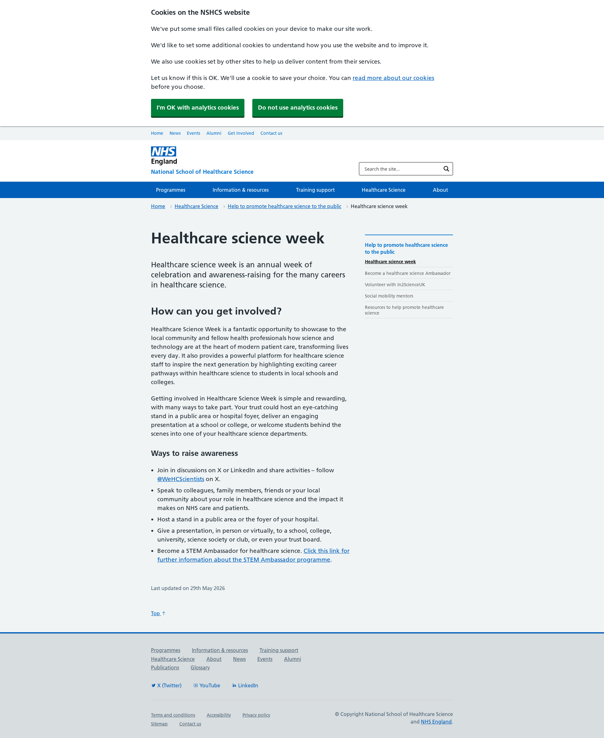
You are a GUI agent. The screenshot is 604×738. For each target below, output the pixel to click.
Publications (165, 667)
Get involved (241, 133)
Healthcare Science (383, 190)
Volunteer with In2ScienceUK (395, 284)
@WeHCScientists (180, 479)
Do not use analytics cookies (298, 107)
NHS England (436, 721)
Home (157, 133)
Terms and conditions (173, 715)
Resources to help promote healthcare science (404, 309)
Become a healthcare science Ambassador (407, 273)
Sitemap (159, 724)
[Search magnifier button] (446, 168)
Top (156, 613)
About (440, 190)
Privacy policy (256, 715)
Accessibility (219, 715)
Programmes (170, 190)
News (175, 133)
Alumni (213, 133)
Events (193, 133)
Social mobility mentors (389, 296)
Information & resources (241, 190)
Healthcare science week (390, 261)
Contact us (271, 133)
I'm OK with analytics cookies (198, 107)
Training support (315, 190)
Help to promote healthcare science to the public (284, 206)
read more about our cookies (393, 78)
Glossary (200, 667)
